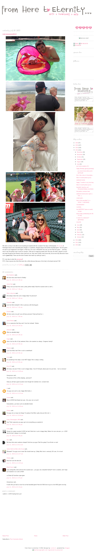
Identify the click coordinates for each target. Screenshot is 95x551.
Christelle (9, 302)
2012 (76, 240)
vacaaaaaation (80, 204)
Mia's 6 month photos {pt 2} (83, 177)
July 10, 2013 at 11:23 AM (15, 393)
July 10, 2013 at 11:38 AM (15, 406)
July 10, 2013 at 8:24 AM (14, 325)
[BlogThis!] (27, 265)
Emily (8, 428)
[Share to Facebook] (31, 265)
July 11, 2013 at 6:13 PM (14, 487)
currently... (79, 207)
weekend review (80, 180)
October (79, 157)
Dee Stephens (10, 275)
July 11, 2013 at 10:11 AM (15, 444)
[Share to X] (29, 265)
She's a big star (11, 293)
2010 (76, 245)
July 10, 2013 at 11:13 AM (15, 384)
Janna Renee (10, 320)
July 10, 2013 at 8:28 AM (14, 334)
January (79, 237)
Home (35, 535)
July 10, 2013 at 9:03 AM (14, 362)
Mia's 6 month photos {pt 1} (83, 185)
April (78, 230)
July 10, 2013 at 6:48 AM (14, 280)
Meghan (9, 348)
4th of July (60, 245)
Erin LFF (9, 366)
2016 (76, 142)
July (78, 164)
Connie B (53, 548)
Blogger (67, 548)
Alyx (8, 440)
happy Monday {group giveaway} (85, 168)
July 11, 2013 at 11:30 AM (15, 463)
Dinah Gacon (10, 467)
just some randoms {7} (82, 166)
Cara (8, 357)
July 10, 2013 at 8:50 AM (14, 344)
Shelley (9, 458)
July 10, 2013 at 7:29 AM (14, 298)
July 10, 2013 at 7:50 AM (14, 316)
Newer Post (6, 535)
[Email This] (26, 265)
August (79, 161)
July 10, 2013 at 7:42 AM (14, 307)
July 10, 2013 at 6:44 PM (14, 424)
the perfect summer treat (83, 191)
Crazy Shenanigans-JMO (13, 419)
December (80, 152)
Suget (8, 339)
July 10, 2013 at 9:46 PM (14, 435)
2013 (76, 150)
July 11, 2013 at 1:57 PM (14, 478)
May (78, 227)
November (80, 154)
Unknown (9, 329)
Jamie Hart (10, 284)
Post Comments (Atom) (16, 539)
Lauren (8, 397)
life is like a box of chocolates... (85, 175)
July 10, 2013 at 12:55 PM (15, 415)
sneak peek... (80, 198)
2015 (76, 145)
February (79, 234)
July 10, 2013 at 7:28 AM (14, 289)
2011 (76, 242)
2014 (76, 147)
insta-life (78, 222)
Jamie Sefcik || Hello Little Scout (15, 449)
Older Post (65, 535)
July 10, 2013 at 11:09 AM (15, 371)
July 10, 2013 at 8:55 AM (14, 353)
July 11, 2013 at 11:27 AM (15, 454)
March (79, 232)
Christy (8, 410)
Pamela (9, 311)
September (80, 159)
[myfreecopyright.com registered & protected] (47, 550)
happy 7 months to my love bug (84, 182)
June (78, 225)
